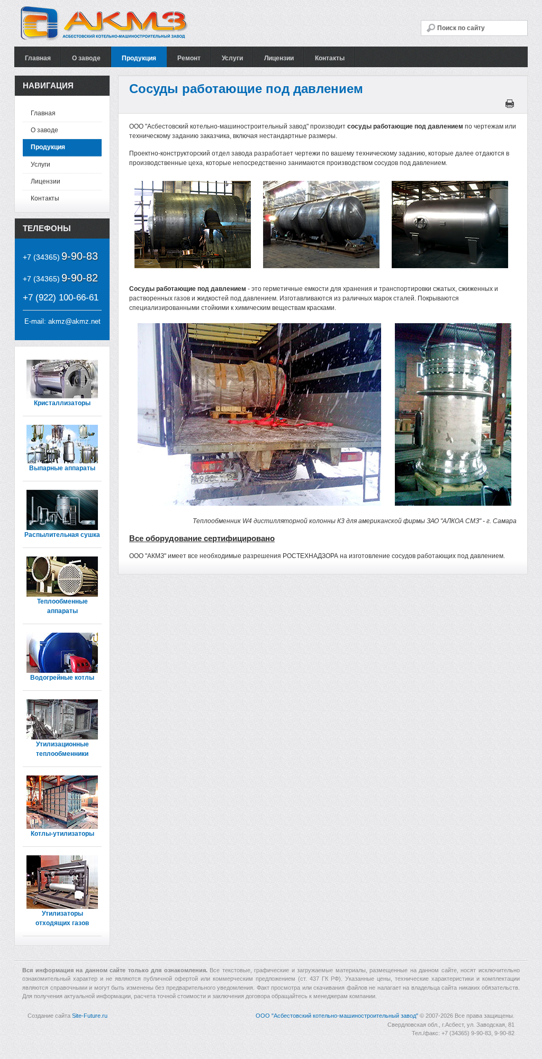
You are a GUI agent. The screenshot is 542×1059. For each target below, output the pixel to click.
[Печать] (511, 106)
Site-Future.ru (89, 1015)
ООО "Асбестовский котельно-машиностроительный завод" (337, 1015)
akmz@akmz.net (74, 321)
